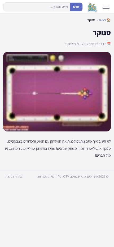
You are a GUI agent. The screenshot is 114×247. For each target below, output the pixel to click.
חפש (76, 7)
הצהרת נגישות (14, 176)
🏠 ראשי (105, 20)
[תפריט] (106, 7)
